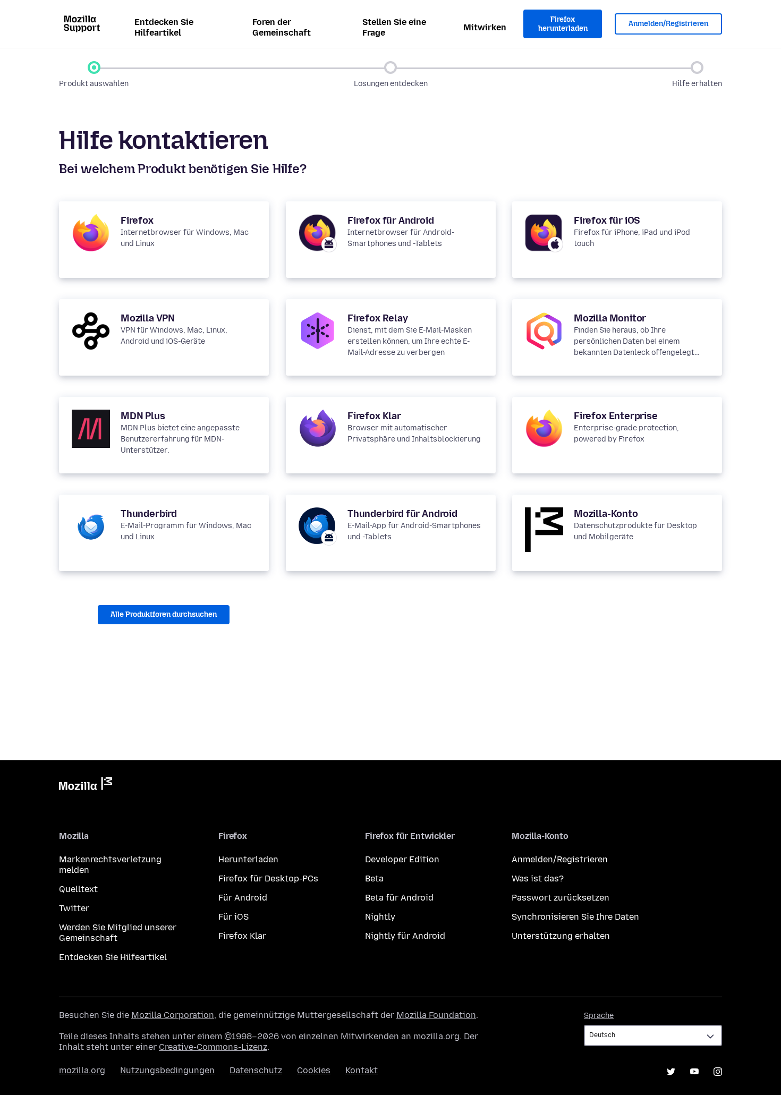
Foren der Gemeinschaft (281, 27)
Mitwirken (484, 27)
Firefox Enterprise (616, 416)
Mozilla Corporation (172, 1015)
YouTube (694, 1071)
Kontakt (361, 1070)
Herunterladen (248, 859)
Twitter (74, 908)
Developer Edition (402, 859)
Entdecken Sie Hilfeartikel (163, 27)
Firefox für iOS (607, 220)
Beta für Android (399, 898)
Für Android (242, 898)
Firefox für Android (390, 220)
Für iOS (233, 917)
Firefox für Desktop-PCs (268, 878)
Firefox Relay (377, 318)
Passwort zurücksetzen (560, 898)
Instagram (718, 1071)
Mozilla (85, 785)
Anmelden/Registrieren (668, 23)
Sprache (599, 1015)
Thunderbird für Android (402, 514)
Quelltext (78, 889)
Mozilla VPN (148, 318)
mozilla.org (82, 1070)
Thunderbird (149, 514)
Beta (374, 878)
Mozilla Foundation (436, 1015)
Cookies (313, 1070)
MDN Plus (143, 416)
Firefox (137, 220)
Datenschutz (256, 1070)
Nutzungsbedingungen (167, 1070)
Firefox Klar (374, 416)
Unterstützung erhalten (561, 936)
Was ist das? (538, 878)
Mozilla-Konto (606, 514)
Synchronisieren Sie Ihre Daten (575, 917)
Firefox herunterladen (563, 24)
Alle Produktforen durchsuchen (164, 614)
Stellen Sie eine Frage (394, 27)
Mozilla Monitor (610, 318)
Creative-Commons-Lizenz (213, 1047)
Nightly (380, 917)
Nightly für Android (405, 936)
